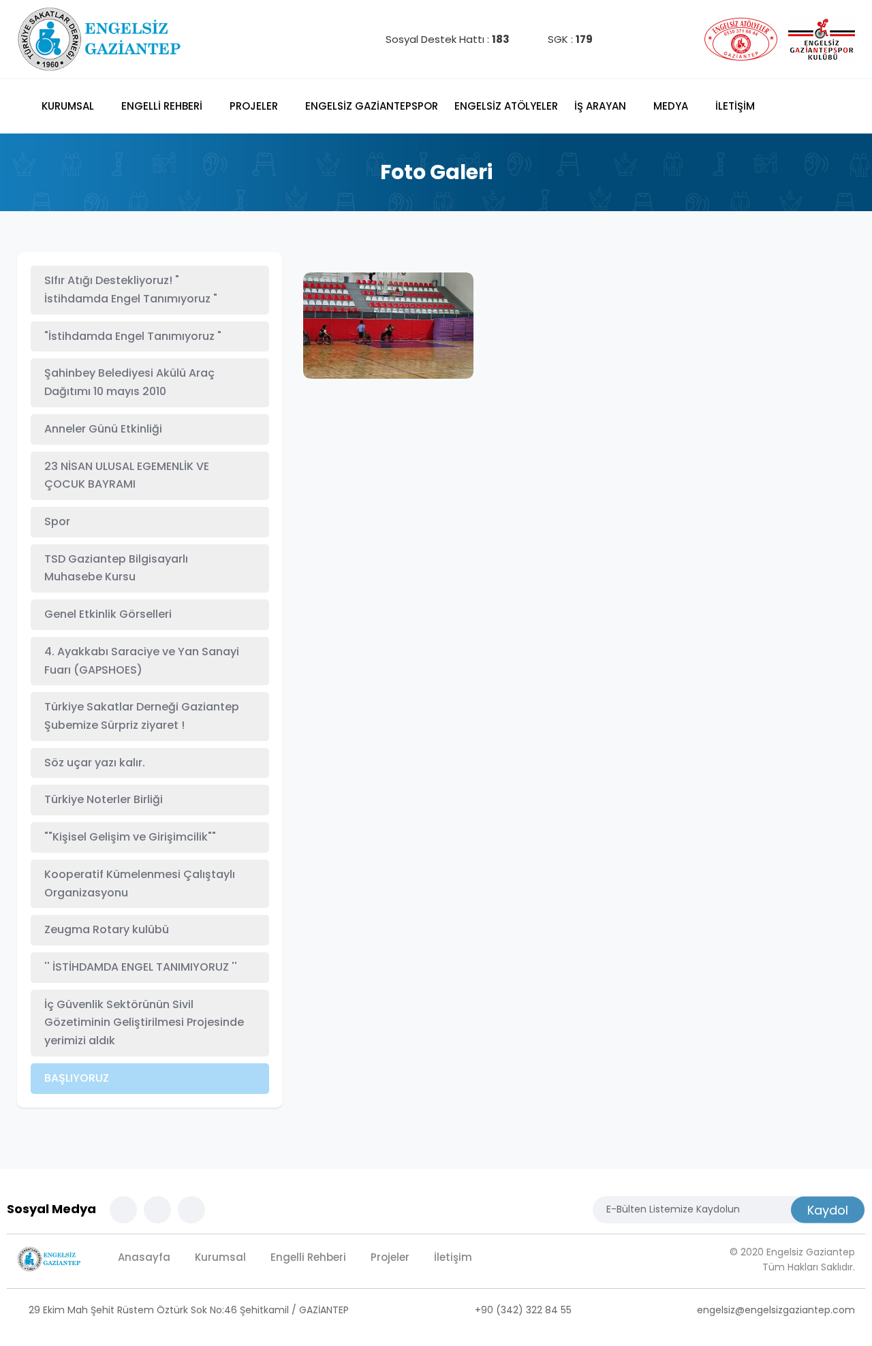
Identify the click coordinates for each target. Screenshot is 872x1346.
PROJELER (255, 106)
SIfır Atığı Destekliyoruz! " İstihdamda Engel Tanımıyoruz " (130, 289)
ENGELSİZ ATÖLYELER (506, 106)
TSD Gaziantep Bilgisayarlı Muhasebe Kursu (116, 568)
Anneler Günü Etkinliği (103, 429)
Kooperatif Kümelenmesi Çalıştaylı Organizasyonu (139, 883)
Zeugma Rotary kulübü (106, 929)
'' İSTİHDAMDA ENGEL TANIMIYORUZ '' (140, 967)
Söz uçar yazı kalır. (94, 762)
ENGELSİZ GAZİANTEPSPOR (371, 106)
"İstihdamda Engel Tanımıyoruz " (132, 336)
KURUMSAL (69, 106)
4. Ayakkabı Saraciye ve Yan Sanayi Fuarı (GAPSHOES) (141, 661)
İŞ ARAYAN (601, 106)
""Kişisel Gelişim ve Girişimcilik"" (130, 837)
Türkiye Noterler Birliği (103, 799)
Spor (57, 521)
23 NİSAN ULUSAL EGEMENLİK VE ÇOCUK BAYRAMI (126, 475)
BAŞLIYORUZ (76, 1078)
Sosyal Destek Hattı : (446, 39)
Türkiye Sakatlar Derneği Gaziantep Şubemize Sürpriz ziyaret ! (141, 716)
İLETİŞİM (735, 106)
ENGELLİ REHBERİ (163, 106)
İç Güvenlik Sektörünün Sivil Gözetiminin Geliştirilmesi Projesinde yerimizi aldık (144, 1022)
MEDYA (672, 106)
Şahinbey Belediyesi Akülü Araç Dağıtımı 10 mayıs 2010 (129, 382)
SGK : (569, 39)
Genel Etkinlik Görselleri (108, 614)
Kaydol (827, 1209)
